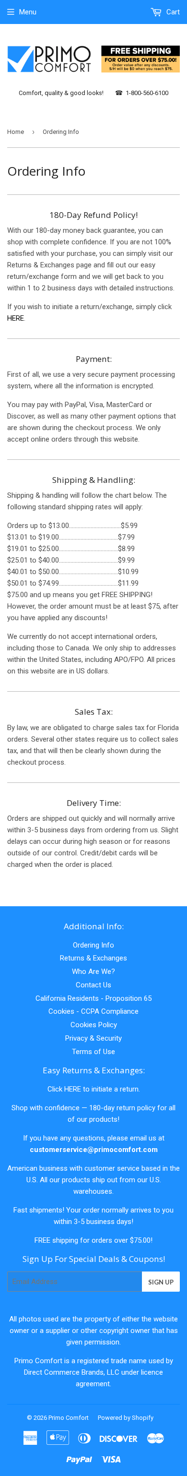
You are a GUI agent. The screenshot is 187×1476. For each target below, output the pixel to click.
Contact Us (93, 985)
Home (15, 131)
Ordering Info (93, 945)
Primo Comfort (68, 1417)
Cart (172, 12)
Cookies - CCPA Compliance (93, 1011)
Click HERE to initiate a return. (93, 1089)
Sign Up (161, 1282)
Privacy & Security (93, 1038)
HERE (15, 318)
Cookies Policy (93, 1024)
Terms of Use (93, 1051)
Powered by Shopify (125, 1417)
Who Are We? (93, 971)
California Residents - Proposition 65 (93, 998)
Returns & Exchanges (93, 958)
